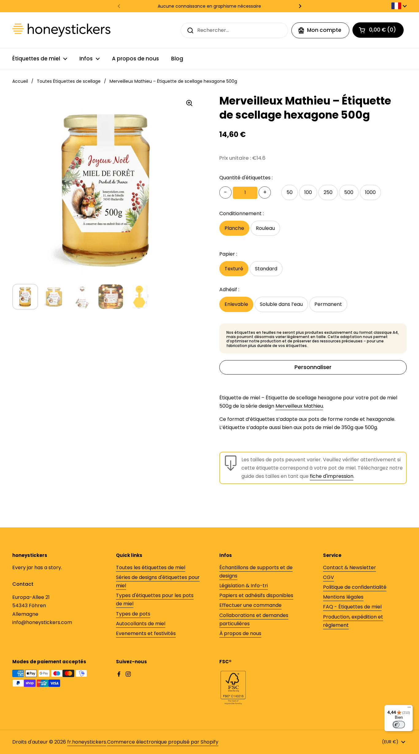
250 (328, 192)
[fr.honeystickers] (61, 30)
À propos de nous (240, 633)
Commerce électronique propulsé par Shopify (162, 741)
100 (308, 192)
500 (348, 192)
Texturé (234, 268)
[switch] (399, 724)
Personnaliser (313, 367)
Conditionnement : (241, 213)
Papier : (228, 253)
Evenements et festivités (146, 633)
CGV (328, 577)
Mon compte (324, 30)
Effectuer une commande (250, 605)
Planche (234, 228)
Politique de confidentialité (354, 587)
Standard (266, 268)
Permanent (328, 304)
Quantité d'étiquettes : (246, 177)
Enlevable (236, 304)
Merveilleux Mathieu (299, 405)
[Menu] (409, 708)
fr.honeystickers (86, 741)
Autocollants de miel (140, 623)
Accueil (20, 81)
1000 (370, 192)
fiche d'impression (331, 476)
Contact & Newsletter (349, 567)
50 (289, 192)
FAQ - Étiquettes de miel (352, 606)
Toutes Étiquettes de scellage (69, 81)
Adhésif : (229, 289)
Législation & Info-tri (243, 585)
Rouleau (265, 228)
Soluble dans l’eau (281, 304)
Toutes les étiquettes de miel (150, 567)
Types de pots (133, 613)
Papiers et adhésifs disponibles (256, 595)
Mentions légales (343, 596)
